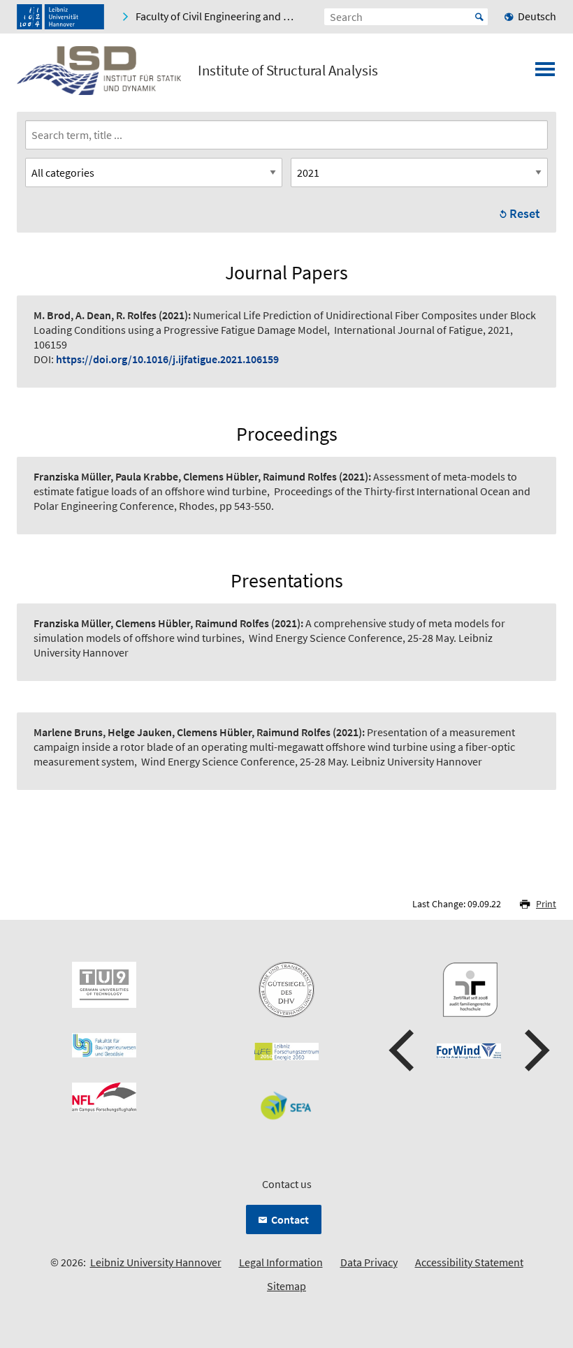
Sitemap (286, 1286)
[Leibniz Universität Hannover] (60, 16)
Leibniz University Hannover (156, 1262)
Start (479, 16)
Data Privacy (369, 1262)
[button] (403, 1050)
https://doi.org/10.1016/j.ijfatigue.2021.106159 (167, 359)
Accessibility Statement (469, 1262)
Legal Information (281, 1262)
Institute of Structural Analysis (288, 70)
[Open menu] (545, 73)
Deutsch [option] (537, 16)
